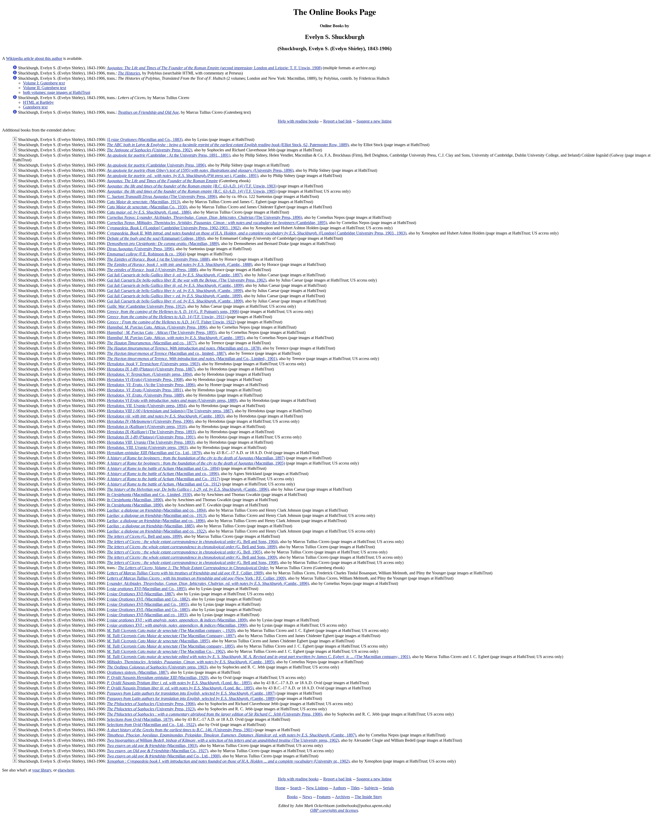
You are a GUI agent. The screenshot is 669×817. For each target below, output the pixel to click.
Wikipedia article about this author (34, 58)
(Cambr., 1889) (191, 698)
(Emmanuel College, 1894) (156, 238)
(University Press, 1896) (200, 170)
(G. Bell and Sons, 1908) (192, 562)
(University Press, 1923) (151, 709)
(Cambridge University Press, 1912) (146, 306)
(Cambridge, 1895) (217, 222)
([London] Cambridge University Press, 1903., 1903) (256, 233)
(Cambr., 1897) (174, 275)
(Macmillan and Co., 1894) (163, 468)
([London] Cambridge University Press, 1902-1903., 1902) (173, 228)
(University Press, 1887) (151, 369)
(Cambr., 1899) (175, 285)
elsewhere (66, 770)
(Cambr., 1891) (182, 175)
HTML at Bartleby (38, 102)
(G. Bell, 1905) (184, 552)
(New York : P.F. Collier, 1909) (196, 578)
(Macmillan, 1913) (143, 201)
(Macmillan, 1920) (157, 677)
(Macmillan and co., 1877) (151, 343)
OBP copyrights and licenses (334, 810)
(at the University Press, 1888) (158, 259)
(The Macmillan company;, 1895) (170, 646)
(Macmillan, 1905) (196, 463)
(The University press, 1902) (223, 740)
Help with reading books (298, 121)
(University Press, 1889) (145, 395)
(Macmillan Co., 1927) (157, 751)
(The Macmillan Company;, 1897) (171, 635)
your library (41, 770)
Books (292, 797)
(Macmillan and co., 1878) (184, 348)
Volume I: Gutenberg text (44, 83)
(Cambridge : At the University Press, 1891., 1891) (168, 155)
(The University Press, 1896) (162, 196)
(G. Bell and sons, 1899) (144, 536)
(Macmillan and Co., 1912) (164, 484)
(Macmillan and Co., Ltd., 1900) (163, 756)
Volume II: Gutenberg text (44, 87)
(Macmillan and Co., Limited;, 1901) (192, 358)
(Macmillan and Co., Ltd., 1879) (154, 452)
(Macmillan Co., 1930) (147, 207)
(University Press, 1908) (145, 379)
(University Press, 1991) (151, 437)
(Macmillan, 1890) (135, 500)
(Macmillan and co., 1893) (147, 615)
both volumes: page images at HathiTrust (56, 92)
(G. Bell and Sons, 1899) (192, 547)
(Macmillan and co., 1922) (156, 531)
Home (280, 788)
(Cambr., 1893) (165, 416)
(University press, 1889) (172, 400)
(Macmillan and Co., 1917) (163, 479)
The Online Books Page (334, 11)
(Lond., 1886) (149, 212)
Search (295, 788)
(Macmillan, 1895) (158, 641)
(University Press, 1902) (149, 150)
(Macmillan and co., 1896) (163, 473)
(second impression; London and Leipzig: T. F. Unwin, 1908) (214, 68)
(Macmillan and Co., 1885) (148, 609)
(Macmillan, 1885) (150, 526)
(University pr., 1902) (228, 761)
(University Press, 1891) (145, 390)
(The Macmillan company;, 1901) (258, 656)
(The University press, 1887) (170, 411)
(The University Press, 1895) (161, 332)
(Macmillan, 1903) (152, 745)
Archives (342, 797)
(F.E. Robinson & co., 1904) (146, 254)
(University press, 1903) (153, 364)
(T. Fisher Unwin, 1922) (171, 322)
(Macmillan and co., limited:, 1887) (166, 353)
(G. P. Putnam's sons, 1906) (173, 311)
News (307, 797)
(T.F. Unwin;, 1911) (166, 317)
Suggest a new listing (373, 121)
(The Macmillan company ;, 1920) (171, 630)
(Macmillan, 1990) (177, 625)
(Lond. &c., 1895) (179, 683)
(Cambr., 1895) (176, 337)
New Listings (317, 788)
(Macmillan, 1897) (196, 458)
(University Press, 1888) (152, 269)
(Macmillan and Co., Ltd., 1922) (151, 724)
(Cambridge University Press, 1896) (156, 165)
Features (324, 797)
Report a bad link (337, 121)
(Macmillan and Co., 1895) (146, 588)
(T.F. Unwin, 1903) (191, 186)
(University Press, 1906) (150, 421)
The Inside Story (368, 797)
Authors (339, 788)
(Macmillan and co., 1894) (156, 510)
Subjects (371, 788)
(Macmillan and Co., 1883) (144, 139)
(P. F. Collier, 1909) (185, 573)
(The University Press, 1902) (186, 280)
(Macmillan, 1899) (177, 620)
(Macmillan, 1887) (140, 594)
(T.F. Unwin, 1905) (191, 191)
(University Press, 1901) (180, 730)
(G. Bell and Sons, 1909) (192, 557)
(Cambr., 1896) (188, 489)
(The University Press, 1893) (151, 432)
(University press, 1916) (147, 426)
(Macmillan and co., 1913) (156, 515)
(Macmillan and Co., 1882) (148, 599)
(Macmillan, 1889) (163, 243)
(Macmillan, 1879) (140, 719)
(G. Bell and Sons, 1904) (192, 541)
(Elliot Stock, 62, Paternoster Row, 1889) (228, 144)
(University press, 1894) (149, 374)
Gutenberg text (35, 107)
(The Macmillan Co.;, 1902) (166, 651)
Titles (355, 788)
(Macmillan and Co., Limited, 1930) (149, 494)
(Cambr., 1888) (179, 264)
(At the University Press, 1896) (151, 384)
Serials (388, 788)
